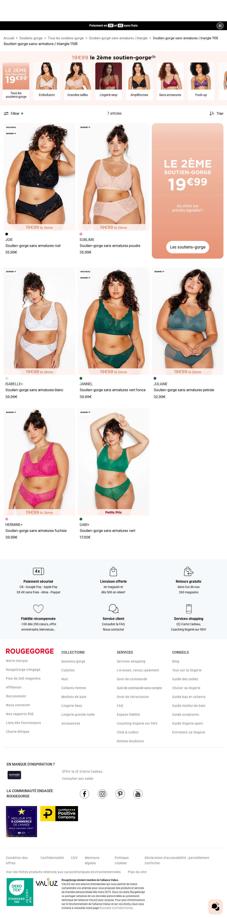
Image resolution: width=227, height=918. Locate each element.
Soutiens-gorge (73, 661)
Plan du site (137, 872)
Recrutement (16, 696)
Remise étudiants (130, 741)
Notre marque (17, 660)
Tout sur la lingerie (187, 670)
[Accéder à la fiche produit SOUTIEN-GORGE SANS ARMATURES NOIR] (39, 176)
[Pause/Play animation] (220, 25)
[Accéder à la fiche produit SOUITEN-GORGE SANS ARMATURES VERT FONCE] (113, 321)
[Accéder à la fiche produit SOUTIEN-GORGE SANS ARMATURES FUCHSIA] (39, 462)
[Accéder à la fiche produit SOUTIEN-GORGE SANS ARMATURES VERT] (113, 462)
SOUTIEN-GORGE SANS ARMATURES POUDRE (110, 245)
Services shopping (131, 661)
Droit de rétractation (133, 697)
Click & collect (128, 732)
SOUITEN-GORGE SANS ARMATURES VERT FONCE (113, 390)
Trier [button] (219, 113)
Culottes (68, 670)
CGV (74, 857)
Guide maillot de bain (188, 705)
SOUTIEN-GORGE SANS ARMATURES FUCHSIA (36, 530)
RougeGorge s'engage (23, 669)
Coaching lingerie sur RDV (137, 723)
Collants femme (73, 688)
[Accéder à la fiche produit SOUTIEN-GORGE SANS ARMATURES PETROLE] (187, 321)
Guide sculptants (185, 714)
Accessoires (70, 723)
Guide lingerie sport (187, 723)
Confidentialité (52, 857)
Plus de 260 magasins (23, 678)
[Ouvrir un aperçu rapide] (69, 128)
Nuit (64, 679)
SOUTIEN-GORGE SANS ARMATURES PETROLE (184, 390)
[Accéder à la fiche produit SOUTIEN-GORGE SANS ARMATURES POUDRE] (113, 176)
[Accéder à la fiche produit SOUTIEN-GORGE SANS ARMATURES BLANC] (39, 321)
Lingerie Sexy (71, 705)
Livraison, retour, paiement (138, 670)
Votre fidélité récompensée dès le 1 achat (113, 23)
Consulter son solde (77, 778)
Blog (175, 661)
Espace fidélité (128, 714)
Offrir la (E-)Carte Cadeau (82, 771)
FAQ (120, 705)
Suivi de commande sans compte (139, 688)
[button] (69, 128)
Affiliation (14, 687)
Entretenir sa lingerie (188, 732)
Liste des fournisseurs (23, 723)
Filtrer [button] (15, 113)
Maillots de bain (73, 697)
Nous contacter (18, 705)
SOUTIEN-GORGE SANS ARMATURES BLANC (34, 390)
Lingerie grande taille (78, 714)
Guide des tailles (185, 679)
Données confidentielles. (116, 908)
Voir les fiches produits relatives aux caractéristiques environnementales (63, 872)
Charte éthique (17, 731)
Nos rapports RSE (20, 714)
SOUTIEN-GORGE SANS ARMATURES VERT (107, 530)
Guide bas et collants (188, 697)
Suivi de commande (132, 679)
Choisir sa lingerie (186, 688)
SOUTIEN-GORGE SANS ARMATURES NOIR (33, 245)
